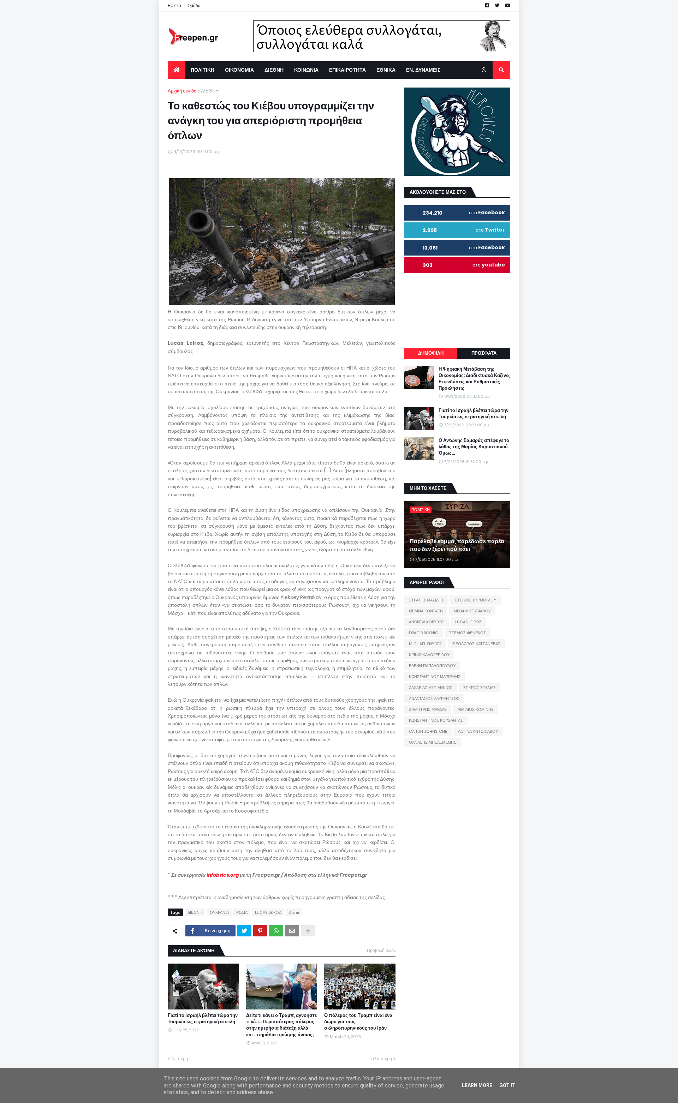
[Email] (292, 930)
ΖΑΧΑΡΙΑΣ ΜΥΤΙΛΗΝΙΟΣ (430, 687)
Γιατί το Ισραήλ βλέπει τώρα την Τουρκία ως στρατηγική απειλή (203, 1018)
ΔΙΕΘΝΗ (210, 91)
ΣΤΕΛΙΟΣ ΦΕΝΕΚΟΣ (467, 633)
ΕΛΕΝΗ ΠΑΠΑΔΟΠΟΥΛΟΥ (432, 666)
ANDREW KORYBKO (426, 622)
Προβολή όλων (381, 950)
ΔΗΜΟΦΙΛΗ (431, 353)
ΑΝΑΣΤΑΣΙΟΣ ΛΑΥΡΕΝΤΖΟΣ (434, 698)
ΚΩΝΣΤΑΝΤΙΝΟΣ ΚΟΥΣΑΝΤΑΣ (436, 720)
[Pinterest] (260, 930)
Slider (294, 912)
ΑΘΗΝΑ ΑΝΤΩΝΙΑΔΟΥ (478, 731)
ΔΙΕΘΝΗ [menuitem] (274, 69)
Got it (507, 1085)
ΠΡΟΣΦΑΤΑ (483, 353)
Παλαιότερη (380, 1058)
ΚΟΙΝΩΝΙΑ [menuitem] (306, 69)
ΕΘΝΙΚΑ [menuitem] (386, 69)
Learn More (477, 1085)
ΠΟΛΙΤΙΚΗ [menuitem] (202, 69)
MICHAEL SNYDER (425, 644)
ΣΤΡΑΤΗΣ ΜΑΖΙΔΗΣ (426, 600)
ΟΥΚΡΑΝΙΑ (219, 912)
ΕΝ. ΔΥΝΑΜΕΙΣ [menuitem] (423, 69)
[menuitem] (176, 70)
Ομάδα (194, 5)
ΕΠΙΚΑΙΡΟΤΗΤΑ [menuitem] (347, 69)
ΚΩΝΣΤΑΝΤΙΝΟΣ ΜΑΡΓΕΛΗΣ (434, 676)
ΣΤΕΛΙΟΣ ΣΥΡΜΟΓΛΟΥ (475, 600)
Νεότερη (179, 1058)
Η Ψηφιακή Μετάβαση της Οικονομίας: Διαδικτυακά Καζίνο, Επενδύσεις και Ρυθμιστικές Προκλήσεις (474, 379)
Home (174, 5)
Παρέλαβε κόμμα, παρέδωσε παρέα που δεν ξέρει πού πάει (457, 545)
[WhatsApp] (276, 930)
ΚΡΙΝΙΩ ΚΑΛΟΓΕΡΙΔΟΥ (429, 655)
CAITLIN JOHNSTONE (428, 731)
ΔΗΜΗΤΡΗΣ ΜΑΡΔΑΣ (428, 709)
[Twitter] (244, 930)
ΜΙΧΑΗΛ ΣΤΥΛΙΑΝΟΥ (472, 611)
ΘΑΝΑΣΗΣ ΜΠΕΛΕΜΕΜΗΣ (432, 742)
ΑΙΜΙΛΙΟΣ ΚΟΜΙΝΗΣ (476, 709)
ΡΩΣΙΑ (242, 912)
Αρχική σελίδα (182, 91)
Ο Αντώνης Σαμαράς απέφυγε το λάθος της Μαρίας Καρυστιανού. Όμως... (474, 446)
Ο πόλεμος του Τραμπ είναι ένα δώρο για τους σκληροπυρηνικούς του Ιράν (358, 1021)
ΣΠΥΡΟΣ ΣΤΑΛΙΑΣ (479, 687)
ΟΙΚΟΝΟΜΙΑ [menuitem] (239, 69)
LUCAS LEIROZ (268, 912)
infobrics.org (223, 875)
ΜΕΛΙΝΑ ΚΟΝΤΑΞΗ (426, 611)
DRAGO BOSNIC (423, 633)
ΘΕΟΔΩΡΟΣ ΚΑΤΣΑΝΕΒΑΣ (476, 644)
